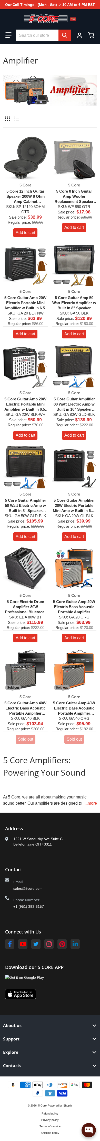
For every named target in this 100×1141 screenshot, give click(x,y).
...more (91, 803)
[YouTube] (22, 944)
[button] (8, 35)
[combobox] (43, 35)
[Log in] (79, 35)
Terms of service (50, 1126)
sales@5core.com (28, 888)
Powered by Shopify (60, 1105)
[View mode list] (16, 118)
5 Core (42, 1105)
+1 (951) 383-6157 (28, 906)
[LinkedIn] (75, 944)
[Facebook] (9, 944)
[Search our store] (64, 35)
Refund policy (50, 1113)
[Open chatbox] (89, 1130)
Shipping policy (50, 1132)
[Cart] (91, 35)
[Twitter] (36, 944)
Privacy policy (50, 1119)
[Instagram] (49, 944)
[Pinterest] (62, 944)
